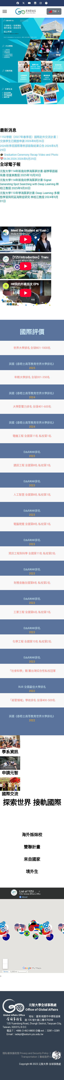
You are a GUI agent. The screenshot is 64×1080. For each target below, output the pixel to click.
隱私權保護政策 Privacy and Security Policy (25, 1053)
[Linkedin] (35, 3)
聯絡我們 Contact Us (50, 1056)
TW (54, 11)
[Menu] (5, 11)
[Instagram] (41, 3)
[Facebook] (18, 3)
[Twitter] (23, 3)
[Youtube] (29, 3)
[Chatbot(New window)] (56, 1055)
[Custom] (46, 3)
